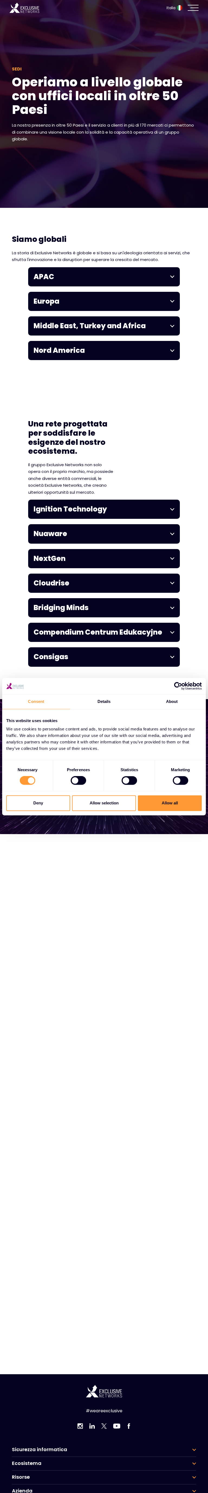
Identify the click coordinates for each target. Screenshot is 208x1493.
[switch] (78, 780)
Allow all (170, 803)
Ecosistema (26, 1463)
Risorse (21, 1477)
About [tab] (172, 701)
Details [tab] (104, 701)
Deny (38, 803)
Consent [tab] (36, 701)
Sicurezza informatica (39, 1449)
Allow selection (104, 803)
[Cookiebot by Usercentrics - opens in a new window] (178, 686)
